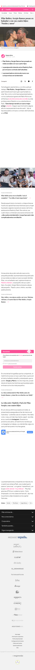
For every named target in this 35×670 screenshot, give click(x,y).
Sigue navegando (8, 530)
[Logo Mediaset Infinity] (17, 546)
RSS (17, 647)
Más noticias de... (7, 512)
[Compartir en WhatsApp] (21, 81)
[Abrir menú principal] (32, 9)
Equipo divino (9, 55)
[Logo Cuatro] (17, 557)
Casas (10, 13)
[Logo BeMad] (17, 592)
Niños (31, 503)
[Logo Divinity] (17, 563)
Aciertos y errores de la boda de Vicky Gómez (13, 6)
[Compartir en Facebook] (32, 81)
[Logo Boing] (17, 580)
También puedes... (8, 526)
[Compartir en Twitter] (25, 81)
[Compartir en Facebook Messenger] (28, 81)
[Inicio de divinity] (2, 9)
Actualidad (4, 13)
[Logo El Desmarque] (17, 568)
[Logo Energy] (17, 586)
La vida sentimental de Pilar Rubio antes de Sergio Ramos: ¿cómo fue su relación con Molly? (17, 394)
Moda (15, 13)
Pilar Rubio (15, 503)
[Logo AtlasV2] (17, 615)
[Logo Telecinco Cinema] (17, 603)
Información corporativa (17, 636)
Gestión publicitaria (17, 645)
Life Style (26, 13)
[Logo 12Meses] (17, 609)
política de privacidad (12, 363)
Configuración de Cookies (17, 641)
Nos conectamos (8, 517)
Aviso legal (17, 634)
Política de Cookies (17, 643)
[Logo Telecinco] (17, 551)
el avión (9, 106)
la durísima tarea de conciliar (18, 99)
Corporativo (6, 521)
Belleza (20, 13)
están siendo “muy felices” (14, 489)
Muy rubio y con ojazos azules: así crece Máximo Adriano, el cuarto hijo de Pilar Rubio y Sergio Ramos (17, 299)
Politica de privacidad (17, 638)
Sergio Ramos (24, 503)
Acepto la (10, 363)
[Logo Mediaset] (17, 538)
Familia (8, 9)
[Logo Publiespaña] (17, 621)
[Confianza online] (18, 663)
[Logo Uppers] (17, 598)
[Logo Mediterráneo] (17, 626)
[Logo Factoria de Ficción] (17, 575)
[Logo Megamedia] (18, 656)
